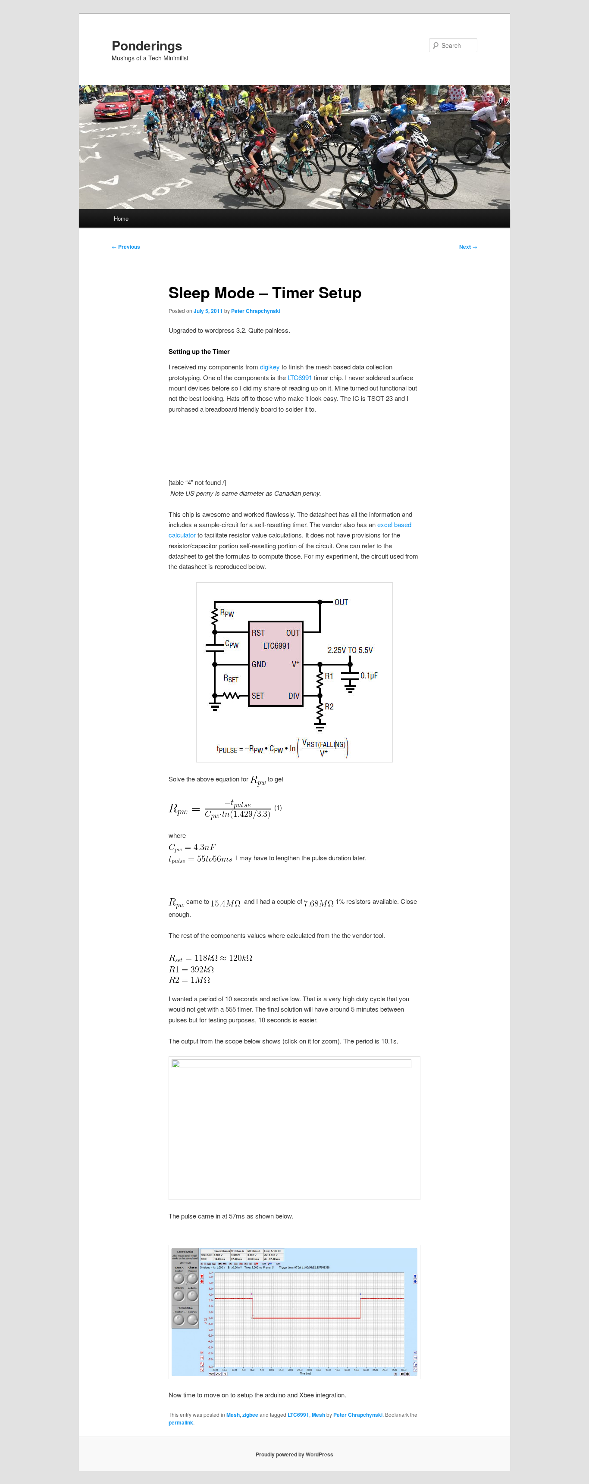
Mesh (233, 1414)
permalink (181, 1422)
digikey (270, 366)
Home (121, 218)
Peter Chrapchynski (255, 311)
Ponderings (147, 45)
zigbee (250, 1414)
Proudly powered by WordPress (294, 1454)
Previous (126, 246)
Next (468, 246)
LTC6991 (301, 377)
